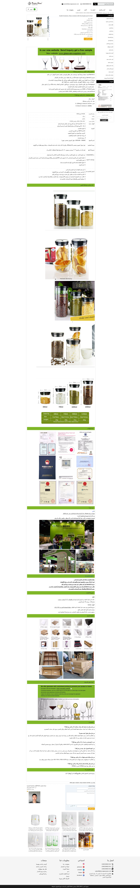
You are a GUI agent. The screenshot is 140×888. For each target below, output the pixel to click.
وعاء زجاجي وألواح (109, 65)
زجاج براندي (111, 49)
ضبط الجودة (66, 869)
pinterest (84, 867)
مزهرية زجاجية (110, 62)
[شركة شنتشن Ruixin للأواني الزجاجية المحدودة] (34, 3)
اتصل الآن (88, 39)
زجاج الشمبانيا (110, 37)
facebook (84, 875)
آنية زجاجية (102, 10)
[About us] (93, 511)
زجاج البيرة (111, 27)
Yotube (84, 872)
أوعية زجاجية (111, 71)
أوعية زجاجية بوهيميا (109, 53)
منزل (110, 10)
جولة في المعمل (65, 866)
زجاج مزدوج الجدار (109, 43)
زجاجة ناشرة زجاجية (109, 21)
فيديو (79, 10)
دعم (68, 871)
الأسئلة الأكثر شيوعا (64, 878)
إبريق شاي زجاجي (110, 68)
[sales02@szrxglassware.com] (27, 791)
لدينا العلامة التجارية (64, 874)
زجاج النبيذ (111, 31)
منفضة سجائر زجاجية (109, 75)
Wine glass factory (43, 882)
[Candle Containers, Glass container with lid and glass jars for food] (38, 26)
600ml (71, 782)
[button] (98, 95)
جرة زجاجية (105, 12)
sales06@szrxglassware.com (71, 4)
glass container (76, 782)
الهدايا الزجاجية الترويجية (108, 78)
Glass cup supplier (32, 882)
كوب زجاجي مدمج (110, 59)
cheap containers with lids (85, 782)
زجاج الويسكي (110, 40)
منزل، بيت (112, 12)
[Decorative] (66, 702)
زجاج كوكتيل (111, 34)
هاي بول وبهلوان (110, 46)
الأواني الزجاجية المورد (78, 882)
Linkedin (84, 870)
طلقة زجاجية (111, 24)
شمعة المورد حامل (103, 882)
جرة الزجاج (87, 882)
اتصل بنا (93, 10)
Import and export (66, 882)
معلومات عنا (70, 10)
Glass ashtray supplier (55, 882)
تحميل (67, 876)
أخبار (85, 10)
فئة (108, 12)
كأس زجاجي (95, 882)
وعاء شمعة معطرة (109, 18)
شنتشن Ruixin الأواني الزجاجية (69, 886)
